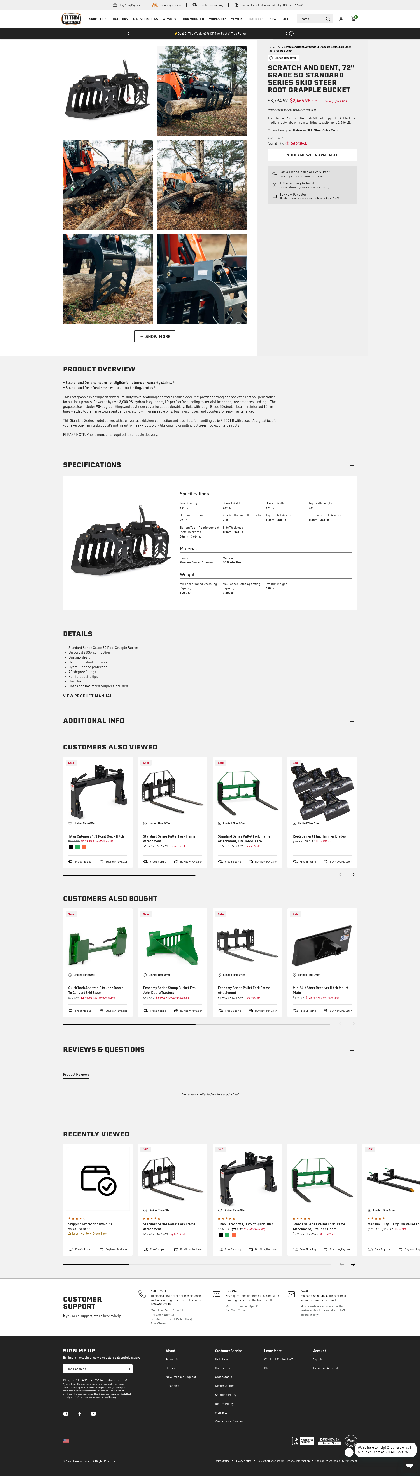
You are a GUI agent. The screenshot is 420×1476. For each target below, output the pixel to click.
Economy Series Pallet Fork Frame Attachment (244, 990)
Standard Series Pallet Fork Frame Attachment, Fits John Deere (244, 838)
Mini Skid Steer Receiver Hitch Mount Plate (320, 990)
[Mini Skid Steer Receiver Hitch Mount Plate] (322, 943)
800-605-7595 (161, 1304)
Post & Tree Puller (233, 33)
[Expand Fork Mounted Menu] (192, 24)
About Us (172, 1359)
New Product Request (181, 1376)
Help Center (223, 1359)
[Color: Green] (227, 1235)
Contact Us (222, 1368)
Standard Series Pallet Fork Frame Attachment (169, 838)
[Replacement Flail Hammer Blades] (322, 791)
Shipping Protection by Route (90, 1224)
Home (271, 47)
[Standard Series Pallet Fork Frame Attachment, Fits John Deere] (247, 791)
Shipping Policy (225, 1394)
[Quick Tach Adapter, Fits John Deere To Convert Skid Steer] (98, 943)
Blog (267, 1368)
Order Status (223, 1376)
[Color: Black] (221, 1235)
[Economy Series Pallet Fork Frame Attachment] (247, 943)
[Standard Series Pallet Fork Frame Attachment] (172, 791)
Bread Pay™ (332, 198)
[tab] (76, 1075)
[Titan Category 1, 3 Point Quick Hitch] (98, 791)
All (279, 47)
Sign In (318, 1359)
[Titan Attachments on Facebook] (79, 1415)
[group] (98, 1200)
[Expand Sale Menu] (285, 24)
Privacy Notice (243, 1460)
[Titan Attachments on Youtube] (93, 1415)
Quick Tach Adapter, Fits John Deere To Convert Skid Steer (95, 990)
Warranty (221, 1412)
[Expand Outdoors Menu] (256, 24)
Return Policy (224, 1403)
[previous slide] (341, 1264)
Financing (172, 1385)
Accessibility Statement (343, 1460)
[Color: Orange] (234, 1235)
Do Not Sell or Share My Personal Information (283, 1460)
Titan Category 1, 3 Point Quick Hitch (96, 836)
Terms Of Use (222, 1460)
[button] (353, 18)
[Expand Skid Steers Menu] (98, 24)
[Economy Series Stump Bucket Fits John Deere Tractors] (172, 943)
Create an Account (325, 1368)
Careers (171, 1368)
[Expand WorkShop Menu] (217, 24)
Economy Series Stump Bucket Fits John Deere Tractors (169, 990)
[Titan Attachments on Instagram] (65, 1415)
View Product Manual (87, 696)
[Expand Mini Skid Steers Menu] (145, 24)
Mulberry (324, 187)
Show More (157, 336)
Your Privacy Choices (229, 1421)
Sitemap (320, 1460)
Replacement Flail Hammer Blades (319, 836)
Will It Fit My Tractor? (278, 1359)
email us (323, 1295)
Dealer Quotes (224, 1385)
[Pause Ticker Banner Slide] (291, 33)
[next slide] (353, 1264)
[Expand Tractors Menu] (120, 24)
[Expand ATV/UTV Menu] (169, 24)
